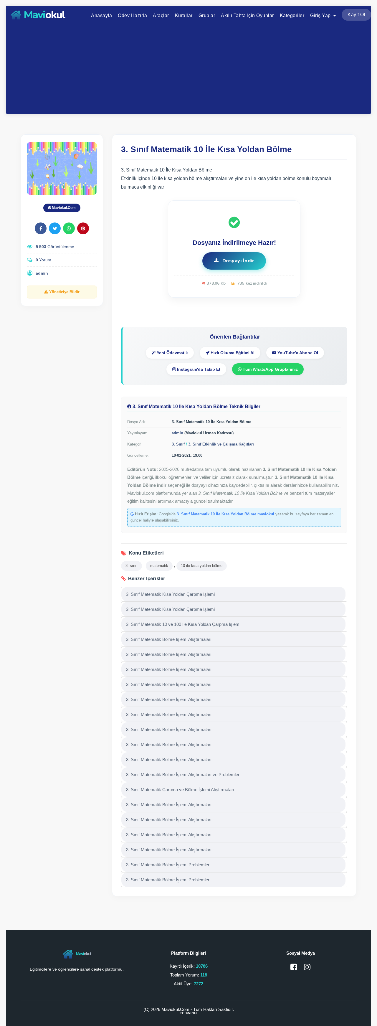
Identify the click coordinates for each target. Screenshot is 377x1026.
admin (42, 273)
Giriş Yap (321, 15)
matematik (159, 565)
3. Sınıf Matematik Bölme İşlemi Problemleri (168, 864)
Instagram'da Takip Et (198, 369)
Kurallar (184, 15)
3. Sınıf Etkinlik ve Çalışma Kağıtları (221, 444)
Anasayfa (101, 15)
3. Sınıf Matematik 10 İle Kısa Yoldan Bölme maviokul (225, 514)
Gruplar (207, 15)
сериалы (188, 1012)
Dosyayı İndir (237, 261)
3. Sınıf (178, 444)
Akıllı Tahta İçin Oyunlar (247, 15)
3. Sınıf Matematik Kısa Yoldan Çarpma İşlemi (170, 594)
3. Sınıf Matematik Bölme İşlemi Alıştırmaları (168, 639)
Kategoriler (292, 15)
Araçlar (161, 15)
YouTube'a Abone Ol (297, 352)
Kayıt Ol (356, 14)
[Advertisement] (188, 68)
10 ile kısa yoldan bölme (201, 565)
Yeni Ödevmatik (172, 352)
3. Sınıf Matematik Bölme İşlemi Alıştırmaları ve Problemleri (183, 774)
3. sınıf (131, 565)
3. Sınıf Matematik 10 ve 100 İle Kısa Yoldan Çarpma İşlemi (183, 624)
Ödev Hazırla (132, 15)
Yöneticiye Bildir (64, 292)
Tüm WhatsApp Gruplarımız (270, 369)
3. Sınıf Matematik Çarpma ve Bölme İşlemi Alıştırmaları (180, 789)
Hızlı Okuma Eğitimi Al (231, 352)
